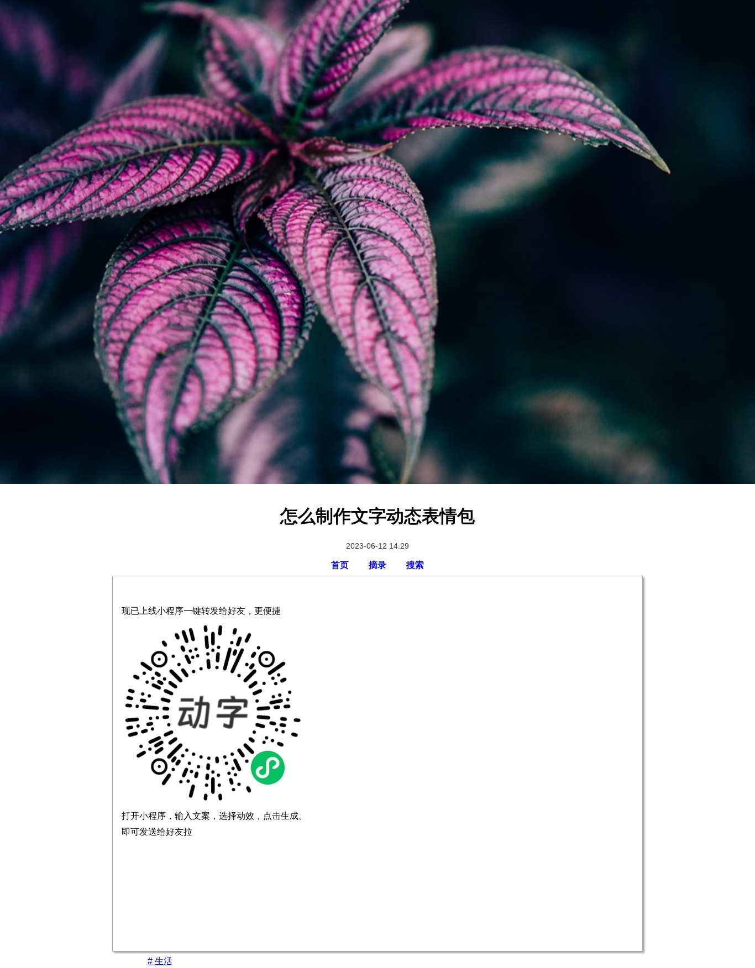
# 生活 (160, 961)
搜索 (415, 565)
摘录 (377, 565)
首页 (340, 565)
